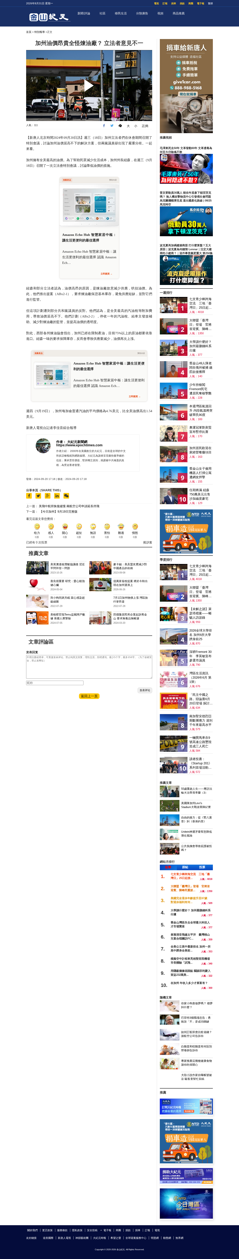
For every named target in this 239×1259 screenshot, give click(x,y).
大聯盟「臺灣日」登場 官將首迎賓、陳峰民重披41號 (200, 325)
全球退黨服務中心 (135, 1237)
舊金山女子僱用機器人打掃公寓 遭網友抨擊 (200, 473)
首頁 (28, 31)
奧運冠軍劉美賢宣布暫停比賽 (200, 430)
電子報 (200, 3)
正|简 (145, 126)
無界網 (179, 1237)
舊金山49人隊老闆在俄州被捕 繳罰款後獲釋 (200, 368)
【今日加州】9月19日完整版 (58, 511)
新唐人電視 (64, 1237)
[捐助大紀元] (186, 1182)
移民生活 (121, 13)
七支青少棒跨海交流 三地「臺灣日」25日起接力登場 (200, 303)
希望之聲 (116, 1237)
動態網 (167, 1237)
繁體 (210, 3)
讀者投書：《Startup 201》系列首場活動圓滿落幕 (200, 763)
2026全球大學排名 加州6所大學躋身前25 (200, 635)
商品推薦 (179, 13)
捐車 (173, 3)
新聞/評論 (83, 13)
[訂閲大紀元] (186, 1113)
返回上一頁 (89, 696)
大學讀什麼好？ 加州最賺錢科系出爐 (200, 346)
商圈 (190, 3)
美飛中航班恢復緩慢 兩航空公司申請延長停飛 (69, 506)
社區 (102, 13)
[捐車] (186, 552)
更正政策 (47, 1230)
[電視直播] (186, 1217)
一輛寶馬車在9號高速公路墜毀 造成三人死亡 (200, 742)
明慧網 (155, 1237)
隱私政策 (77, 1230)
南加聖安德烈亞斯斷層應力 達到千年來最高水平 (200, 720)
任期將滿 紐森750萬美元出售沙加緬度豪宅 (199, 494)
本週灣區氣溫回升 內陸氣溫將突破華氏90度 (200, 410)
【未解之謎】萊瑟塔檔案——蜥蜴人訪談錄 (200, 613)
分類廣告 (142, 13)
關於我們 (32, 1230)
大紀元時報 (99, 1237)
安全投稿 (92, 1230)
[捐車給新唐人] (186, 132)
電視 (156, 3)
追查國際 (48, 1237)
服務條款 (62, 1230)
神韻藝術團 (82, 1237)
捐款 (182, 3)
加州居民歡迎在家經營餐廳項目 (200, 450)
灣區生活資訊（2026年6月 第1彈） (200, 678)
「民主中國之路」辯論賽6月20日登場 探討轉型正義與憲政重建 (201, 699)
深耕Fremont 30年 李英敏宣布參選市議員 (200, 656)
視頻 (160, 13)
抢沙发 (147, 542)
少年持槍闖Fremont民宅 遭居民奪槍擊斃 (200, 389)
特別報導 (39, 31)
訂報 (165, 3)
